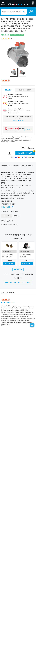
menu (3, 5)
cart (33, 5)
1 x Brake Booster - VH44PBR (25, 256)
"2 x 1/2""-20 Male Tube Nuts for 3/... (7, 256)
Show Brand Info (7, 207)
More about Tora (7, 303)
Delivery (8, 90)
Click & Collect (25, 90)
